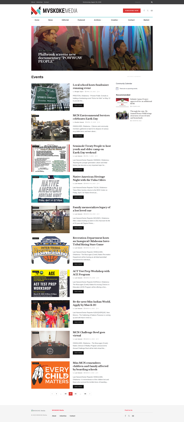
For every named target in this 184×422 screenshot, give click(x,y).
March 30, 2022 (90, 183)
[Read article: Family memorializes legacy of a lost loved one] (50, 219)
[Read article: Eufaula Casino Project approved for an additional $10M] (122, 102)
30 (65, 394)
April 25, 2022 (91, 91)
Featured (81, 20)
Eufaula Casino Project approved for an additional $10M (141, 101)
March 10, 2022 (90, 278)
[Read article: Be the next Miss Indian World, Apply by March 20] (50, 314)
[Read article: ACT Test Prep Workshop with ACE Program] (50, 283)
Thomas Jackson (45, 65)
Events (35, 85)
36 (85, 394)
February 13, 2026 (59, 65)
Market (146, 20)
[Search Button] (151, 2)
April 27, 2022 (91, 122)
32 (75, 394)
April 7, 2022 (89, 156)
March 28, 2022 (90, 214)
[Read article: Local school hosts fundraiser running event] (50, 97)
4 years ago (135, 106)
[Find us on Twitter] (148, 10)
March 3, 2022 (90, 308)
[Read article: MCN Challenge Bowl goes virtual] (50, 344)
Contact (46, 2)
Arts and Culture (45, 50)
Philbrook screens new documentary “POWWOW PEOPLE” (60, 57)
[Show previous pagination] (52, 394)
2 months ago (136, 120)
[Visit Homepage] (54, 10)
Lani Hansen (78, 156)
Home (37, 20)
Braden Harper (79, 122)
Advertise (39, 2)
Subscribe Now (131, 10)
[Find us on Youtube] (152, 10)
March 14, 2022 (90, 248)
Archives (97, 20)
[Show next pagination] (89, 394)
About (33, 2)
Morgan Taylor (79, 91)
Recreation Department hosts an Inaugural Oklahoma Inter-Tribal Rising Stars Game (91, 241)
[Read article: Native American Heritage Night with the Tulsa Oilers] (50, 189)
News (50, 20)
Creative (114, 20)
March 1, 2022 (89, 373)
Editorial (65, 20)
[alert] (134, 88)
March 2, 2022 (90, 339)
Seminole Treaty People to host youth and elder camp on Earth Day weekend (92, 149)
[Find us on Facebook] (144, 10)
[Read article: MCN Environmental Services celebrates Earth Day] (50, 127)
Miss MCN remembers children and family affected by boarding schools (90, 366)
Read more (79, 105)
